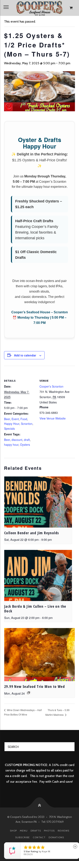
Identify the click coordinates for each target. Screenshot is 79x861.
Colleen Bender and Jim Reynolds (31, 532)
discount (17, 440)
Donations (56, 837)
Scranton (26, 424)
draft (27, 440)
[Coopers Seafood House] (39, 8)
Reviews (63, 830)
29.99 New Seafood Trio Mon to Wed (34, 686)
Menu (24, 830)
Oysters (25, 445)
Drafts (36, 830)
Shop (13, 830)
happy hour (11, 445)
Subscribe (22, 837)
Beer (7, 419)
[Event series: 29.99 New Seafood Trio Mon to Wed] (28, 693)
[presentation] (38, 502)
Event (15, 419)
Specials (9, 428)
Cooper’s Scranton (51, 386)
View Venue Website (53, 418)
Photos (49, 830)
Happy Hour (11, 424)
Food (23, 419)
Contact (39, 837)
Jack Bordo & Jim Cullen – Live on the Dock (35, 608)
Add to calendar (25, 355)
